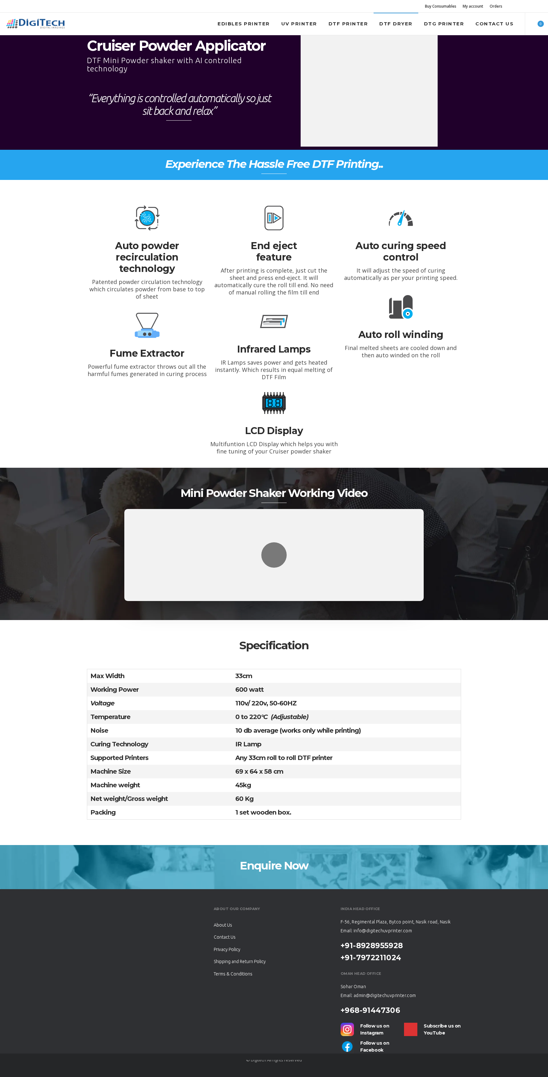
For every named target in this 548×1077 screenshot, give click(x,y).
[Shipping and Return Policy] (274, 960)
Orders (496, 6)
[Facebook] (523, 6)
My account (473, 6)
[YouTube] (540, 6)
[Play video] (274, 555)
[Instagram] (531, 6)
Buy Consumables (440, 6)
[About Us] (274, 926)
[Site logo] (35, 24)
